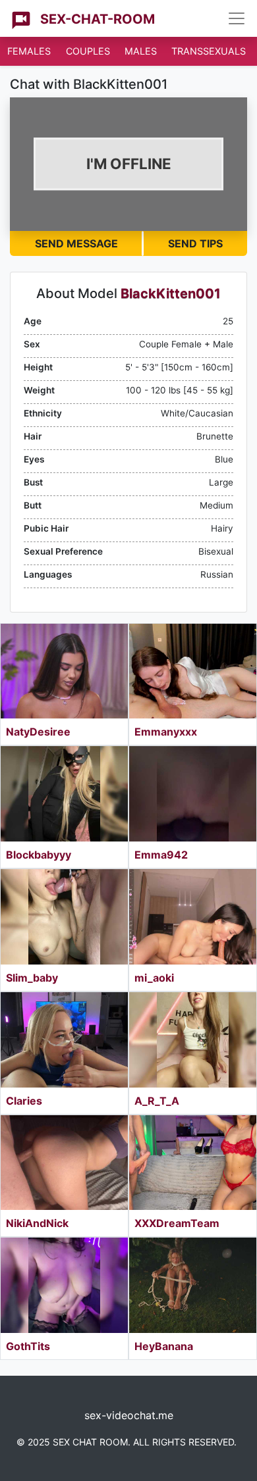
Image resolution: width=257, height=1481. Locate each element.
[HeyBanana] (192, 1285)
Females (29, 51)
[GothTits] (64, 1285)
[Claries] (64, 1040)
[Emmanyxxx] (192, 671)
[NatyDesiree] (64, 671)
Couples (88, 51)
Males (141, 51)
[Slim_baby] (64, 917)
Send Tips (195, 243)
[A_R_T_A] (192, 1040)
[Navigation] (236, 18)
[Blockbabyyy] (64, 793)
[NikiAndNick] (64, 1163)
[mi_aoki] (192, 917)
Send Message (76, 243)
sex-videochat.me (128, 1415)
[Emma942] (192, 793)
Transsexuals (208, 51)
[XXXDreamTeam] (192, 1163)
